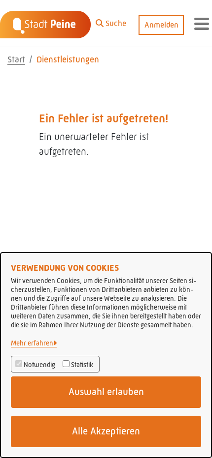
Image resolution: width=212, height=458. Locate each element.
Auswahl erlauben (106, 392)
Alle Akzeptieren (106, 431)
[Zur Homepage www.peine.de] (45, 23)
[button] (111, 21)
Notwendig (39, 365)
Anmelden (161, 24)
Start (16, 59)
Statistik (82, 365)
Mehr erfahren (32, 343)
